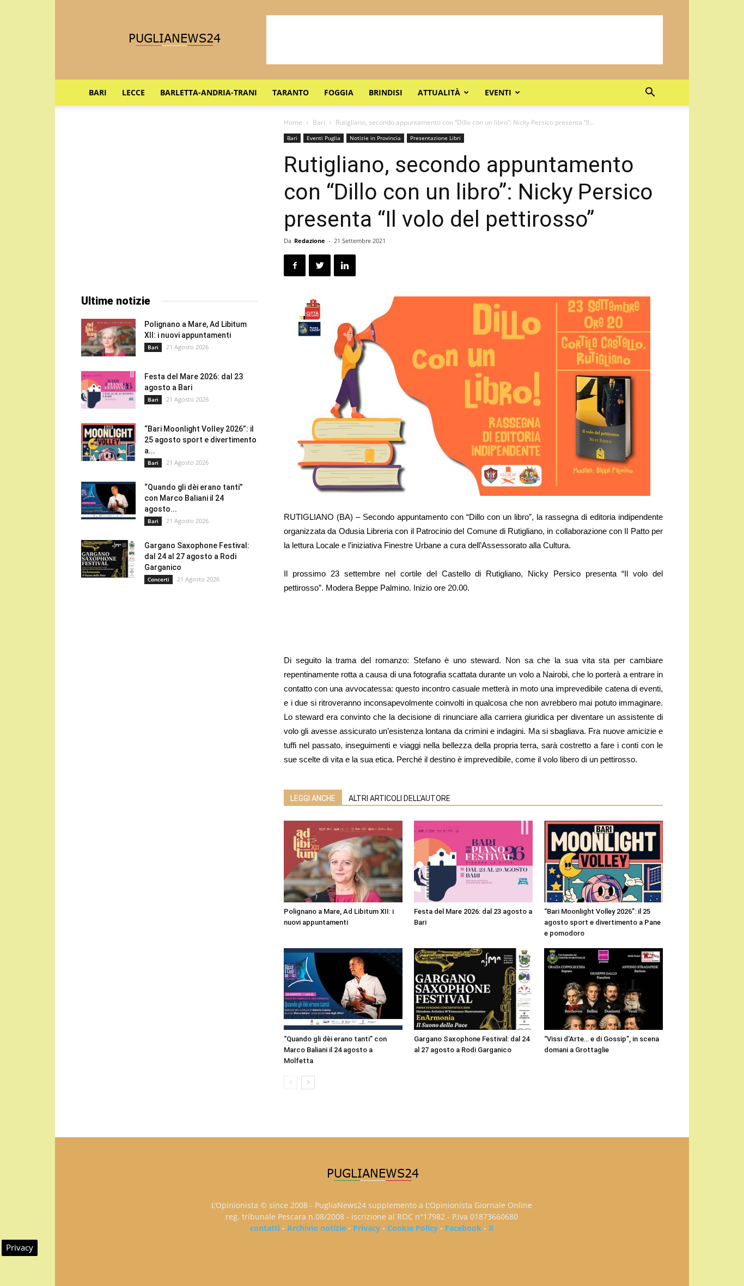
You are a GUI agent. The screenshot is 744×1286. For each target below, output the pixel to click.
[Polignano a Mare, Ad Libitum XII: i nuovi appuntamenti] (343, 861)
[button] (650, 93)
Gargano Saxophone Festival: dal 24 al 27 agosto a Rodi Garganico (196, 556)
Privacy (366, 1228)
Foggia (338, 92)
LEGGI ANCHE (313, 798)
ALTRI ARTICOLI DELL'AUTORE (399, 798)
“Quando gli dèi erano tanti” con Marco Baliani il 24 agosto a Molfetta (335, 1050)
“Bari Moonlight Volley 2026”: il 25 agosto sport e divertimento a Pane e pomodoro (602, 922)
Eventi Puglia (323, 138)
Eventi (498, 92)
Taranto (290, 92)
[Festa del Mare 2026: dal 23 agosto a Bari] (473, 861)
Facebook (463, 1228)
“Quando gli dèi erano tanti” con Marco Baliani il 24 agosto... (193, 498)
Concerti (158, 579)
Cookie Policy (412, 1228)
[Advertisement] (464, 39)
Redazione (309, 240)
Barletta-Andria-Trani (208, 92)
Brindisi (386, 92)
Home (293, 122)
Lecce (133, 92)
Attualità (439, 92)
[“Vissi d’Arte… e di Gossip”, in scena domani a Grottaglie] (603, 989)
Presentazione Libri (435, 138)
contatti (265, 1228)
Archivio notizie (316, 1228)
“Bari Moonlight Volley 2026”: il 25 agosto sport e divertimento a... (200, 439)
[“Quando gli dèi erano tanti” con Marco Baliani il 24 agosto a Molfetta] (343, 989)
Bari (98, 92)
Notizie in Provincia (375, 138)
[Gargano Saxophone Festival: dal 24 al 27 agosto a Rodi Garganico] (473, 989)
